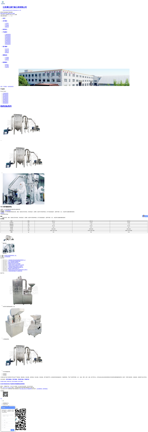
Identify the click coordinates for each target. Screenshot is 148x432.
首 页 (4, 18)
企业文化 (7, 24)
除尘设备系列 (8, 41)
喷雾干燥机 (2, 13)
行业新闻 (7, 58)
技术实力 (5, 29)
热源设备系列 (8, 40)
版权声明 (30, 388)
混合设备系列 (8, 36)
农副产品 (7, 51)
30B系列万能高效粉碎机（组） (10, 255)
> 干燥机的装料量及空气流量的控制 (14, 270)
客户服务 (7, 65)
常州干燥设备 (9, 379)
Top (1, 398)
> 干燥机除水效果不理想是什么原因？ (15, 266)
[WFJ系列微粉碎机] (23, 370)
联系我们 (5, 62)
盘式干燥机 (12, 13)
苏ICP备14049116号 (24, 388)
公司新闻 (7, 57)
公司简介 (7, 23)
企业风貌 (7, 25)
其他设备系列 (8, 44)
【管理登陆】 (45, 388)
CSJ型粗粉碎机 (7, 256)
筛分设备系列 (8, 39)
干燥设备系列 (8, 34)
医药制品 (7, 52)
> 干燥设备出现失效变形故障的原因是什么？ (16, 260)
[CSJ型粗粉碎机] (23, 338)
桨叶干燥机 (7, 13)
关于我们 (5, 20)
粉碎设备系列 (8, 38)
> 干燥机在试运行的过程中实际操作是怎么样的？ (17, 269)
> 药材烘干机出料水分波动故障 (13, 263)
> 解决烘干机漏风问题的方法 (13, 268)
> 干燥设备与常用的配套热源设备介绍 (15, 267)
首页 (1, 86)
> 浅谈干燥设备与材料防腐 (12, 262)
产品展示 (5, 32)
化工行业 (7, 48)
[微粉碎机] (8, 242)
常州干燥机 (14, 379)
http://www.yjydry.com (7, 387)
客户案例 (5, 46)
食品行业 (7, 50)
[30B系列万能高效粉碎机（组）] (23, 305)
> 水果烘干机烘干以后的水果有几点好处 (15, 264)
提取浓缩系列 (8, 42)
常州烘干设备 (21, 379)
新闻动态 (5, 55)
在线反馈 (7, 67)
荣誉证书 (7, 26)
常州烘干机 (27, 379)
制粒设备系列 (8, 35)
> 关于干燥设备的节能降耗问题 (13, 261)
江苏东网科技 (39, 388)
